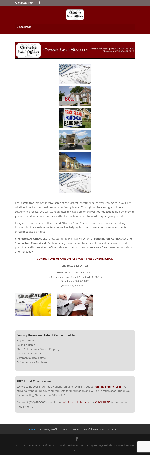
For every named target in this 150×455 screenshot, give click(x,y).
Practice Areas (71, 429)
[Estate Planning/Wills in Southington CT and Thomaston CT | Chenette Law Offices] (75, 314)
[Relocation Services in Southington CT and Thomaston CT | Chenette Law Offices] (75, 140)
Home (32, 429)
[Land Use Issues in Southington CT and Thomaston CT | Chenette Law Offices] (33, 314)
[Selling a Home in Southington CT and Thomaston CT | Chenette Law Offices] (75, 96)
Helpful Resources (94, 429)
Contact (112, 429)
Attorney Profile (49, 429)
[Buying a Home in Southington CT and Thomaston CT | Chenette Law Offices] (75, 74)
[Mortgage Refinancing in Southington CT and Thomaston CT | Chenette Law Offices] (75, 183)
